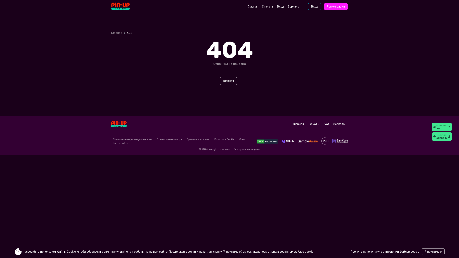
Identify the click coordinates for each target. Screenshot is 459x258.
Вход (280, 6)
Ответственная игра (169, 139)
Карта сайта (120, 143)
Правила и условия (198, 139)
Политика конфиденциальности (132, 139)
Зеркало (293, 6)
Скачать (267, 6)
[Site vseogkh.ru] (126, 6)
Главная (252, 6)
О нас (242, 139)
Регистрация (336, 6)
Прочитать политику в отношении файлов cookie (385, 251)
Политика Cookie (224, 139)
